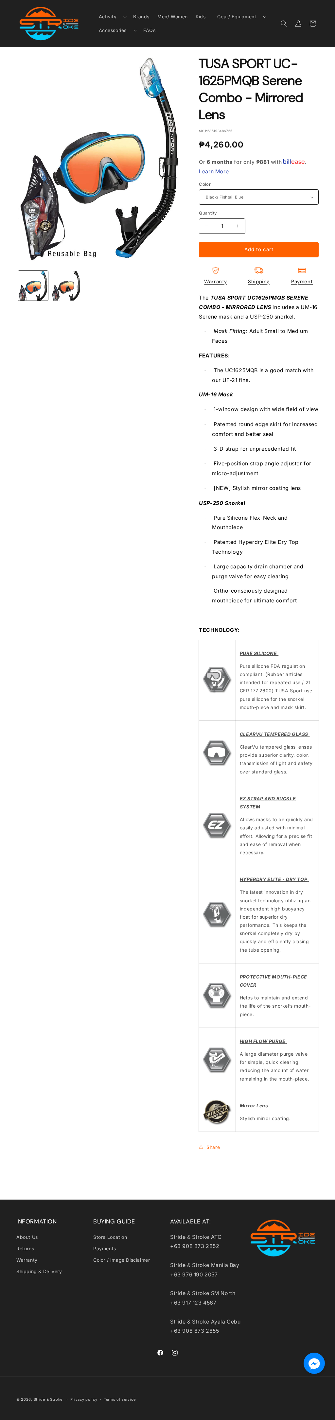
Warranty (215, 281)
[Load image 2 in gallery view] (66, 286)
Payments (104, 1248)
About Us (27, 1237)
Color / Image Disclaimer (121, 1260)
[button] (110, 17)
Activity (108, 16)
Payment (302, 281)
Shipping (259, 281)
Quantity (208, 213)
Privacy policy (83, 1399)
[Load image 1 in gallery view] (33, 286)
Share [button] (213, 1147)
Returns (25, 1248)
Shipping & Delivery (39, 1271)
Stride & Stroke (48, 1399)
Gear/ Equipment (236, 16)
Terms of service (119, 1399)
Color (205, 184)
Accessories (113, 30)
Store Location (110, 1237)
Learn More (214, 171)
